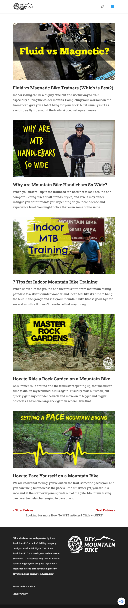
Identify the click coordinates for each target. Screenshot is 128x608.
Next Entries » (105, 510)
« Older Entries (23, 510)
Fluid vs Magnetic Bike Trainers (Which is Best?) (63, 88)
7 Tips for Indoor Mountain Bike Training (55, 282)
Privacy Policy (20, 593)
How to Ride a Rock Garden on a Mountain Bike (61, 379)
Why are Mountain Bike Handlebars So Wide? (60, 184)
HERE (98, 515)
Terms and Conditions (24, 586)
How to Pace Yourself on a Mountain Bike (55, 476)
